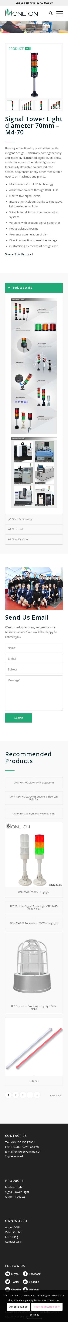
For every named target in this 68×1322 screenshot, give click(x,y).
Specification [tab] (20, 539)
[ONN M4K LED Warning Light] (34, 854)
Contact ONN (13, 1241)
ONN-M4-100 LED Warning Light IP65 (34, 782)
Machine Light (14, 1187)
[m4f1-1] (56, 105)
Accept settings (18, 1306)
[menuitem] (49, 13)
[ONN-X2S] (34, 1047)
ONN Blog (11, 1237)
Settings (34, 1314)
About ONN (12, 1227)
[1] (27, 105)
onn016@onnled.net (27, 1151)
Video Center (13, 1232)
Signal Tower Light (17, 1192)
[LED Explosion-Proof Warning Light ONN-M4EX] (34, 966)
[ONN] (28, 13)
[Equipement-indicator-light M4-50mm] (34, 71)
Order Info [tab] (18, 529)
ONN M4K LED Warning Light (34, 892)
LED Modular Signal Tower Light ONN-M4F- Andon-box (34, 907)
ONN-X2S (34, 1081)
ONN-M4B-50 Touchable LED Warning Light (34, 923)
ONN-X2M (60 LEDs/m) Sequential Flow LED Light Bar (34, 798)
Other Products (15, 1196)
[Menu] (58, 13)
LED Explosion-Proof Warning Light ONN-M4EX (34, 1007)
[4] (41, 105)
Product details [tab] (22, 287)
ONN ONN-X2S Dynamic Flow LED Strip (33, 813)
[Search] (49, 13)
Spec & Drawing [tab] (22, 519)
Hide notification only (47, 1306)
